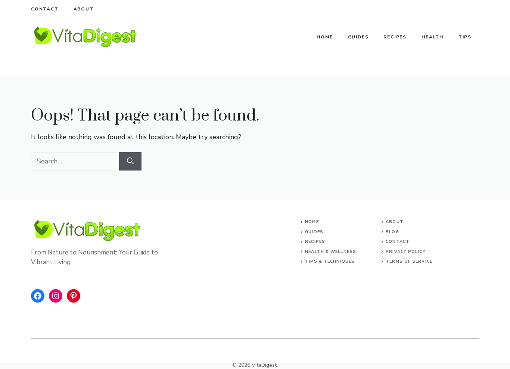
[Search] (130, 161)
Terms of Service (409, 261)
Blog (392, 232)
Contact (45, 9)
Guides (358, 37)
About (84, 9)
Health (433, 37)
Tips (465, 37)
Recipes (395, 37)
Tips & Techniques (330, 261)
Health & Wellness (330, 251)
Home (325, 37)
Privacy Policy (405, 251)
